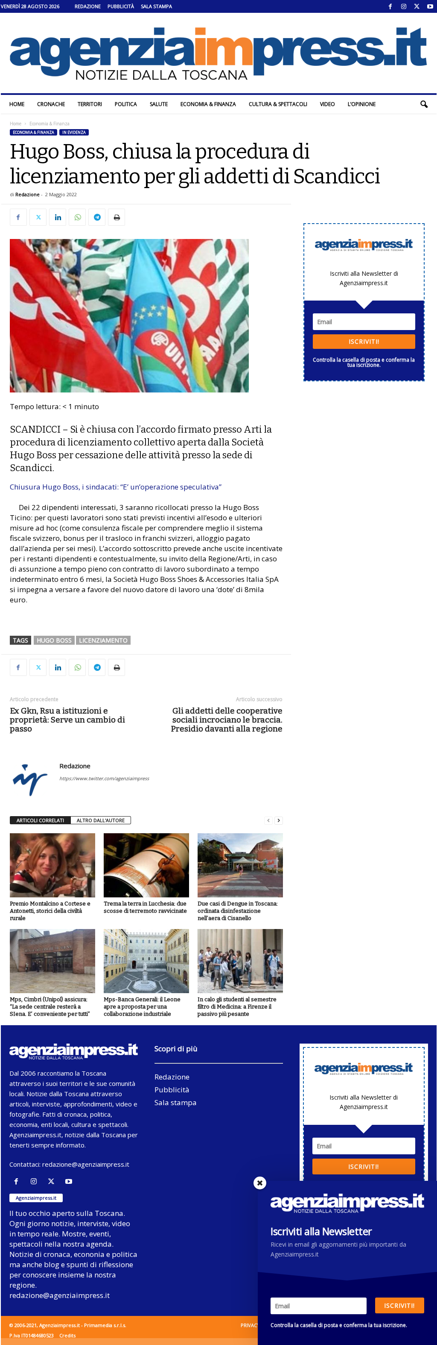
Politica (126, 104)
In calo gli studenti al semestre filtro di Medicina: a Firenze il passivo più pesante (237, 1006)
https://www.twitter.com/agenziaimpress (104, 778)
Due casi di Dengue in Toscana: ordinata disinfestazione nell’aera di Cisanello (238, 910)
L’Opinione (362, 104)
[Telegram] (96, 217)
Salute (159, 104)
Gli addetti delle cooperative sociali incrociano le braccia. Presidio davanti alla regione (227, 719)
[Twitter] (417, 6)
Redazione (88, 6)
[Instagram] (404, 6)
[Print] (116, 217)
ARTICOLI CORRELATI (40, 820)
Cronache (51, 104)
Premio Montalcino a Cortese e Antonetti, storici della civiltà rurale (50, 910)
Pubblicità (121, 6)
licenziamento (103, 640)
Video (327, 104)
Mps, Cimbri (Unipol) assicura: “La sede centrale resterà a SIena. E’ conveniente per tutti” (50, 1006)
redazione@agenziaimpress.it (85, 1164)
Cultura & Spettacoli (278, 104)
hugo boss (54, 640)
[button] (423, 104)
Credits (67, 1335)
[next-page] (278, 820)
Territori (90, 104)
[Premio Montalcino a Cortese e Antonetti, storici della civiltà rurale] (52, 865)
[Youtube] (430, 6)
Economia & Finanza (208, 104)
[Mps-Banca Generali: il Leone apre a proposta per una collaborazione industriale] (146, 961)
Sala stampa (156, 6)
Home (16, 104)
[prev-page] (268, 820)
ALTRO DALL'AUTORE (101, 820)
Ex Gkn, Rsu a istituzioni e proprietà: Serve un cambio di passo (67, 719)
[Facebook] (390, 6)
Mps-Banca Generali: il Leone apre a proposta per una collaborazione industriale (142, 1006)
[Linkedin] (57, 217)
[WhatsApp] (77, 217)
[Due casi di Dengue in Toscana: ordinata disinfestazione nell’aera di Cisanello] (240, 865)
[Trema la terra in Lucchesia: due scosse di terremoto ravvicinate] (146, 865)
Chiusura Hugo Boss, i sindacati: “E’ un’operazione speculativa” (115, 487)
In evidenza (74, 132)
